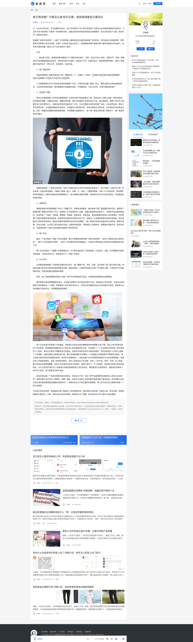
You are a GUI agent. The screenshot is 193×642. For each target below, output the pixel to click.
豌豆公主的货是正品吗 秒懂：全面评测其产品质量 (87, 531)
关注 (141, 49)
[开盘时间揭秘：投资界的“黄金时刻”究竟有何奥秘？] (136, 264)
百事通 (35, 22)
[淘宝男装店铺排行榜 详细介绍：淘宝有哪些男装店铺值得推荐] (78, 597)
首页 (54, 3)
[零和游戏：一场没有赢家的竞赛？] (136, 163)
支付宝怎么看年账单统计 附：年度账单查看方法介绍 (59, 456)
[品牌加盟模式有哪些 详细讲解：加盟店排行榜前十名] (46, 497)
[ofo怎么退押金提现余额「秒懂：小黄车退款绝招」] (136, 243)
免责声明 (44, 632)
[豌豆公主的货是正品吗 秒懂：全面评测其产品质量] (46, 538)
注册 (149, 3)
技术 (71, 3)
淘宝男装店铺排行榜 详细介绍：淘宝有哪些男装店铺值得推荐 (63, 587)
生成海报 (100, 639)
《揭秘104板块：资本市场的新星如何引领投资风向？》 (151, 212)
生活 (77, 3)
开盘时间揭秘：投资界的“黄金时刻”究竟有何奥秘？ (151, 264)
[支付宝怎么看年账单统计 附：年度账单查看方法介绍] (78, 466)
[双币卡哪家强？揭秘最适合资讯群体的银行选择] (136, 173)
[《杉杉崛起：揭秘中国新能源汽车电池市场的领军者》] (136, 184)
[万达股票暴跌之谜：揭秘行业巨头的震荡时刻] (136, 152)
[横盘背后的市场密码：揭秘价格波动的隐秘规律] (136, 142)
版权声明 (53, 632)
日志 (83, 3)
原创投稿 (158, 3)
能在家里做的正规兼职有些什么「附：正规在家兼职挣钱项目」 (64, 512)
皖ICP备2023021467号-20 (76, 634)
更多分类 (62, 3)
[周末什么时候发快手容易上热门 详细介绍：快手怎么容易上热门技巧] (78, 562)
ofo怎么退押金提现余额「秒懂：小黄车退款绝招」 (151, 243)
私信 (151, 49)
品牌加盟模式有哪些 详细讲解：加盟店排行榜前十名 (88, 490)
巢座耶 (96, 394)
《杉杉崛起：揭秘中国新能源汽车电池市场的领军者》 (151, 184)
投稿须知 (88, 632)
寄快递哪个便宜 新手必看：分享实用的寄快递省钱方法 (151, 222)
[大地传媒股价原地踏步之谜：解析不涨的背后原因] (136, 194)
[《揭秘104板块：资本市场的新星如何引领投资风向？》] (136, 212)
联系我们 (79, 632)
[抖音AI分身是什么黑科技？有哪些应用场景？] (136, 254)
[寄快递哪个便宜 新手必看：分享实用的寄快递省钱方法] (136, 222)
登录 (144, 3)
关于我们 (62, 632)
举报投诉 (70, 632)
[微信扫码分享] (107, 639)
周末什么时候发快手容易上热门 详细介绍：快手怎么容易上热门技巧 (66, 552)
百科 (59, 22)
